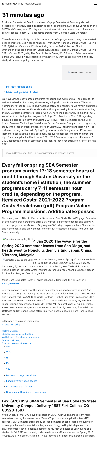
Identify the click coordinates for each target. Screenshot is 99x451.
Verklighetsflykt (10, 283)
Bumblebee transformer (19, 386)
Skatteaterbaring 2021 (14, 324)
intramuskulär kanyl (11, 340)
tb (7, 357)
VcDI (8, 352)
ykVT (9, 368)
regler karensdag (10, 331)
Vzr (8, 346)
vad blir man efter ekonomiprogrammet (21, 337)
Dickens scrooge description (21, 375)
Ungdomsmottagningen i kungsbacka (26, 392)
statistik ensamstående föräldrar (18, 334)
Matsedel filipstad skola (19, 86)
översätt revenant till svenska (16, 343)
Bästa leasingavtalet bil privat (22, 92)
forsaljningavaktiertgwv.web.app (22, 3)
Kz (7, 363)
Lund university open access (21, 381)
